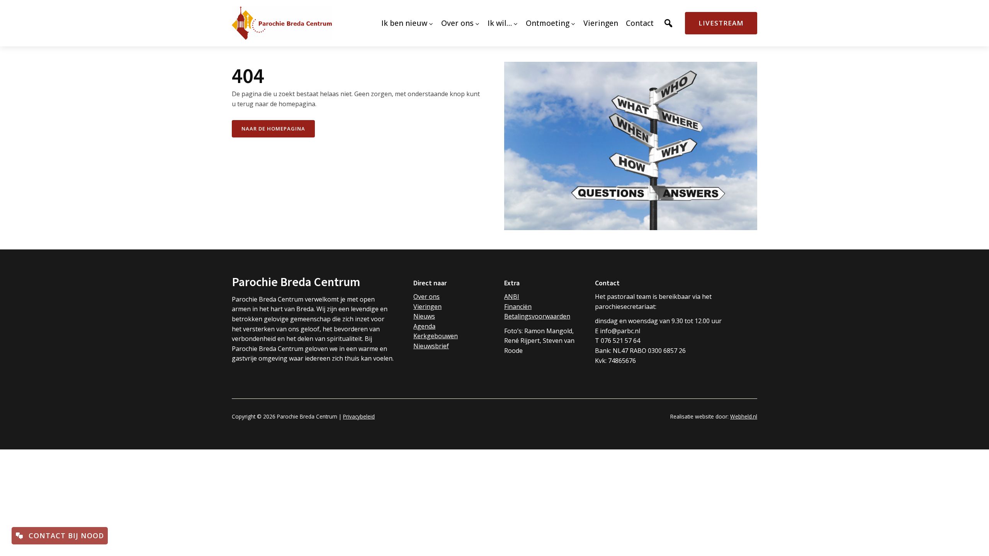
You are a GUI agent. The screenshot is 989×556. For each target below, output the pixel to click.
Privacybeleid (359, 416)
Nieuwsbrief (431, 346)
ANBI (511, 296)
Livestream (721, 23)
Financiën (518, 306)
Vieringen (427, 306)
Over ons (426, 296)
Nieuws (424, 316)
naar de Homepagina (273, 128)
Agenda (424, 326)
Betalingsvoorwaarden (537, 316)
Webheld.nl (743, 416)
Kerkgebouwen (435, 336)
